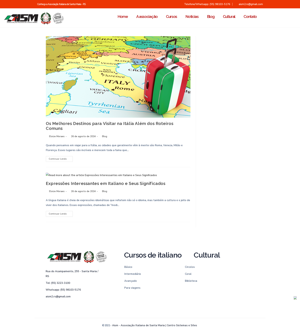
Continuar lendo (61, 158)
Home (123, 16)
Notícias (192, 16)
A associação (147, 16)
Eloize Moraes (57, 136)
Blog (211, 16)
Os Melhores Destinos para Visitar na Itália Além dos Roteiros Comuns (109, 126)
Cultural (229, 16)
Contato (250, 16)
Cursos (171, 16)
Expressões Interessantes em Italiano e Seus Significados (105, 183)
